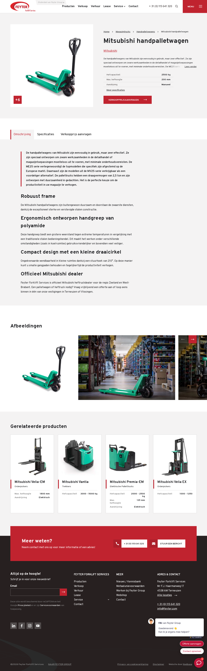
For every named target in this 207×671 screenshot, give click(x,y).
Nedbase (187, 664)
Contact (78, 604)
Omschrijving (22, 134)
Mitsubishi (110, 51)
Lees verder (191, 66)
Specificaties (45, 134)
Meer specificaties (115, 90)
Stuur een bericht (171, 543)
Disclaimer (158, 664)
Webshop (121, 595)
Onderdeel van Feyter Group (50, 2)
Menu (191, 6)
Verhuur (78, 590)
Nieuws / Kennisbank (128, 581)
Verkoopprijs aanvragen (123, 100)
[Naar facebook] (21, 625)
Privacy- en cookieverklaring (132, 664)
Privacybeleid (24, 605)
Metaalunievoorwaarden (130, 586)
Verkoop (79, 586)
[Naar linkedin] (13, 625)
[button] (183, 339)
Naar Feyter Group (59, 664)
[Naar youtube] (38, 625)
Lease (77, 595)
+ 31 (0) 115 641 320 (160, 6)
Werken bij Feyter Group (130, 590)
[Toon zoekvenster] (177, 6)
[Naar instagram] (30, 625)
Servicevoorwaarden (50, 605)
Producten (80, 581)
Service (78, 599)
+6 (17, 100)
